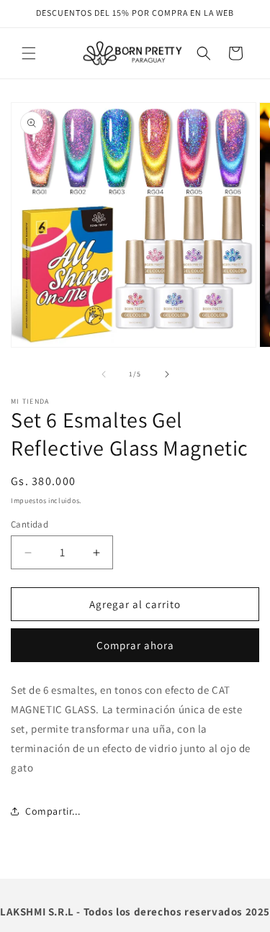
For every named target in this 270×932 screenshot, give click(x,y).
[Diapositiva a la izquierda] (104, 374)
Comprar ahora (135, 645)
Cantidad (29, 524)
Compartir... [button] (52, 811)
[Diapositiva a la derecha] (167, 374)
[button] (29, 53)
